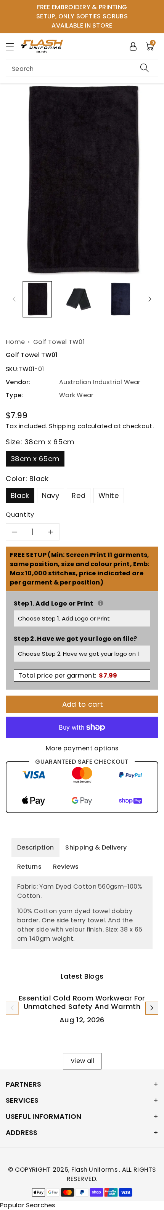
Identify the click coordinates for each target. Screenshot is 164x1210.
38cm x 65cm (35, 458)
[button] (13, 46)
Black (20, 495)
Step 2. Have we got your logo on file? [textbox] (75, 638)
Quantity (20, 514)
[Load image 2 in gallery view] (79, 299)
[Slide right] (149, 299)
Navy (50, 495)
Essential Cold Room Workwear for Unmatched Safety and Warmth (82, 1002)
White (108, 495)
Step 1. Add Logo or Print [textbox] (82, 603)
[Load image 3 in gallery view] (120, 299)
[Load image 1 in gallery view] (37, 299)
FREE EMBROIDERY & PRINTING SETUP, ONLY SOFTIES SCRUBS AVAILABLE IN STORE (82, 16)
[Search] (144, 68)
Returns (29, 866)
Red (78, 495)
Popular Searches (27, 1205)
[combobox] (82, 68)
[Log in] (133, 46)
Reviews (66, 866)
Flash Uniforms (95, 1169)
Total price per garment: (67, 675)
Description (35, 847)
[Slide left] (14, 299)
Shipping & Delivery (96, 847)
